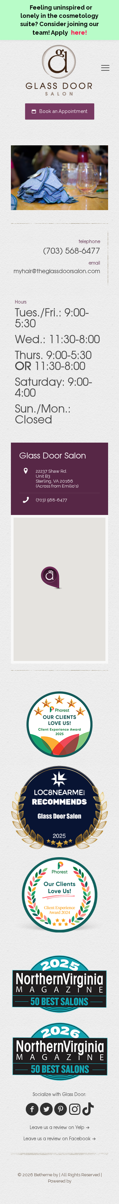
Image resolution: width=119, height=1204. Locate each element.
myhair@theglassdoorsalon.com (57, 271)
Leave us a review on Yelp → (60, 1127)
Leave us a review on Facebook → (59, 1138)
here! (79, 32)
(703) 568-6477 (51, 499)
